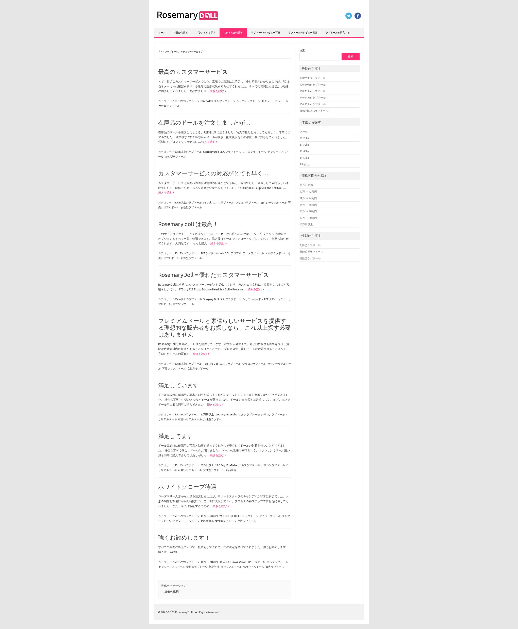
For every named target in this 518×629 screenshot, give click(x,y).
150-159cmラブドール (186, 253)
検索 (302, 50)
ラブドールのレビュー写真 (265, 32)
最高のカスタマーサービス (193, 72)
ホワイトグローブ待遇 (187, 487)
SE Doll (207, 202)
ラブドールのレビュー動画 (302, 32)
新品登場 (231, 470)
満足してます (175, 436)
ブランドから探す (205, 32)
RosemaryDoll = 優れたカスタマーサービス (213, 275)
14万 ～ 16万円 (308, 204)
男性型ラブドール (310, 258)
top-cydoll (207, 101)
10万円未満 (306, 185)
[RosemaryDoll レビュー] (187, 21)
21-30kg (220, 414)
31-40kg (224, 561)
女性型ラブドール (169, 105)
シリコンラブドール (248, 101)
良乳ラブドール (247, 520)
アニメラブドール (253, 253)
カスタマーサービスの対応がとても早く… (213, 173)
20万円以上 (207, 414)
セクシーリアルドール (275, 101)
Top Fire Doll (210, 363)
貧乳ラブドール (275, 566)
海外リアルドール (231, 566)
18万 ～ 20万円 (209, 516)
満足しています (178, 385)
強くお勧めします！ (184, 537)
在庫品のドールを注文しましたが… (204, 122)
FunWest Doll (238, 561)
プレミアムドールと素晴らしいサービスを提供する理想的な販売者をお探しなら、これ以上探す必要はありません (224, 327)
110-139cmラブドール (186, 101)
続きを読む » (218, 91)
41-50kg (304, 157)
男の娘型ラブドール (311, 251)
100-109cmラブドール (312, 84)
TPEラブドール (210, 253)
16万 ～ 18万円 (209, 561)
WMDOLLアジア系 (230, 253)
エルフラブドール (224, 101)
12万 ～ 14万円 (308, 198)
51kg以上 (304, 164)
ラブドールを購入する (338, 32)
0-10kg (303, 131)
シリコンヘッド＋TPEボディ (259, 299)
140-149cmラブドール (186, 414)
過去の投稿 (170, 591)
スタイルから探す (233, 32)
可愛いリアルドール (174, 368)
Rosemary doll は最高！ (188, 224)
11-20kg (304, 138)
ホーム (161, 32)
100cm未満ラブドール (312, 77)
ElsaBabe (231, 414)
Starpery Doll (211, 151)
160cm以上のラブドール (187, 151)
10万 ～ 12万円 (308, 191)
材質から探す (180, 32)
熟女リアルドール (253, 566)
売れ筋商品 (207, 520)
